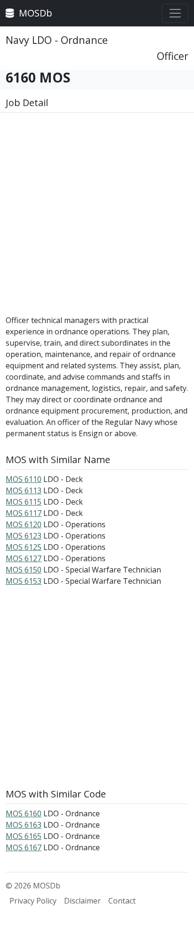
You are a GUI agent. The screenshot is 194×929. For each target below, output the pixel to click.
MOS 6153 (23, 581)
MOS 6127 (23, 558)
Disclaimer (82, 901)
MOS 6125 (23, 547)
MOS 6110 (23, 479)
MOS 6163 (23, 825)
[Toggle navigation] (175, 13)
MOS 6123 (23, 536)
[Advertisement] (97, 217)
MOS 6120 (23, 524)
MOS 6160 (23, 813)
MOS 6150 (23, 569)
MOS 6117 (23, 513)
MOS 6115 (23, 502)
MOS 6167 (23, 847)
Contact (122, 901)
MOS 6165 (23, 836)
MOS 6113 (23, 490)
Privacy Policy (33, 901)
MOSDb (34, 13)
